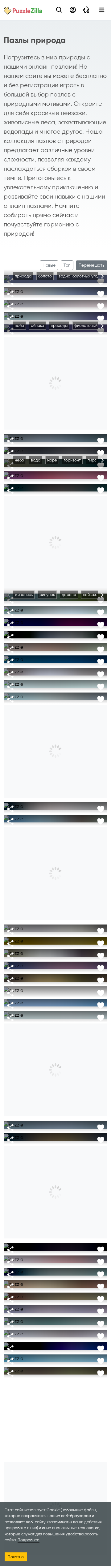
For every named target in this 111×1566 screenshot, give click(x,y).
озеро (67, 1490)
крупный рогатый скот (58, 300)
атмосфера (41, 1244)
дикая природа (29, 1368)
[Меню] (101, 10)
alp (72, 1306)
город (58, 1318)
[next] (102, 276)
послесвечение (69, 485)
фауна (56, 1368)
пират (67, 1293)
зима (90, 435)
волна (58, 313)
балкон (89, 644)
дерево (69, 594)
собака (21, 1330)
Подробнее (28, 1540)
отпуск (41, 815)
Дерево (84, 938)
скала (48, 693)
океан (75, 313)
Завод (49, 938)
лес (63, 669)
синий (93, 656)
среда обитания (30, 925)
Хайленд (23, 300)
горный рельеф (29, 681)
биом (78, 1380)
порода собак (48, 1330)
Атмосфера (25, 938)
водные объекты (91, 631)
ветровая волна (30, 313)
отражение (92, 1012)
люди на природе (52, 803)
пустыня (59, 1380)
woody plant (94, 607)
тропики (61, 815)
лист (66, 938)
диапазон (47, 472)
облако (37, 325)
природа (23, 276)
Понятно (16, 1557)
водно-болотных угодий (81, 276)
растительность (30, 1380)
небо (19, 288)
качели (21, 815)
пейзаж (93, 472)
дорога (61, 1122)
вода (35, 435)
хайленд (71, 472)
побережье (25, 693)
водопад (23, 631)
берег (81, 1269)
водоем (38, 288)
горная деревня (30, 1318)
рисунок (47, 447)
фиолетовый (85, 325)
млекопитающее (84, 1368)
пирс (92, 460)
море (57, 288)
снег (75, 435)
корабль (87, 1293)
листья (68, 1281)
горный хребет (79, 1355)
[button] (59, 10)
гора (54, 681)
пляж (80, 815)
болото (45, 276)
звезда (81, 1244)
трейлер (70, 447)
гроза (36, 656)
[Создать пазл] (86, 10)
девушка (23, 1281)
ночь (63, 1244)
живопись (24, 447)
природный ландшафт (86, 681)
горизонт (72, 460)
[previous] (8, 276)
